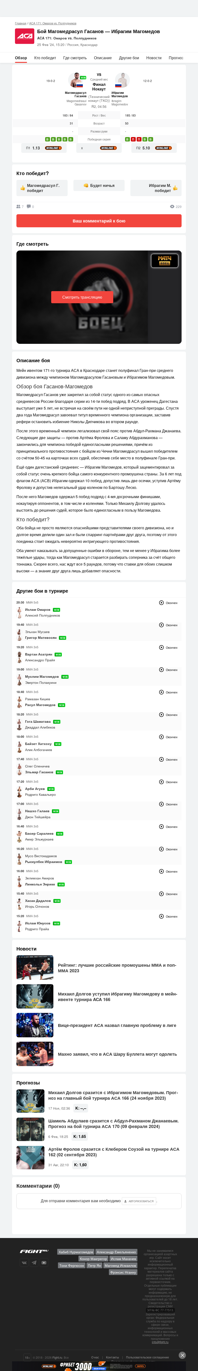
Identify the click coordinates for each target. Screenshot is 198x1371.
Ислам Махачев (123, 1258)
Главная (20, 23)
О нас (95, 1357)
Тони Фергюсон (71, 1265)
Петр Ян (94, 1265)
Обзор (21, 57)
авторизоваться (141, 1201)
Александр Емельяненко (116, 1251)
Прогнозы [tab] (177, 57)
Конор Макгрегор (93, 1258)
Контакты (112, 1357)
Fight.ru (57, 1357)
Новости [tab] (154, 57)
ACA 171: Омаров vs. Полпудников (52, 23)
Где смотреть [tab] (75, 57)
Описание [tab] (103, 57)
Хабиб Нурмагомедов (76, 1251)
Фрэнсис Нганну (123, 1272)
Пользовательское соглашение (147, 1357)
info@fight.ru (160, 1342)
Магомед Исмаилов (120, 1265)
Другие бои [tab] (129, 57)
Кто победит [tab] (45, 57)
